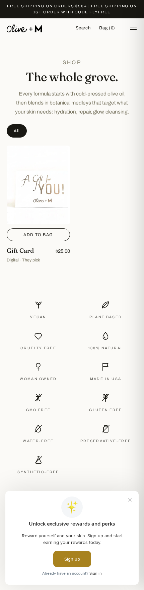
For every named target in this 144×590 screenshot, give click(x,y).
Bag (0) (107, 28)
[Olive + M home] (24, 28)
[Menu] (133, 28)
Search (83, 28)
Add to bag (38, 234)
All (17, 131)
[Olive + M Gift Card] (38, 204)
